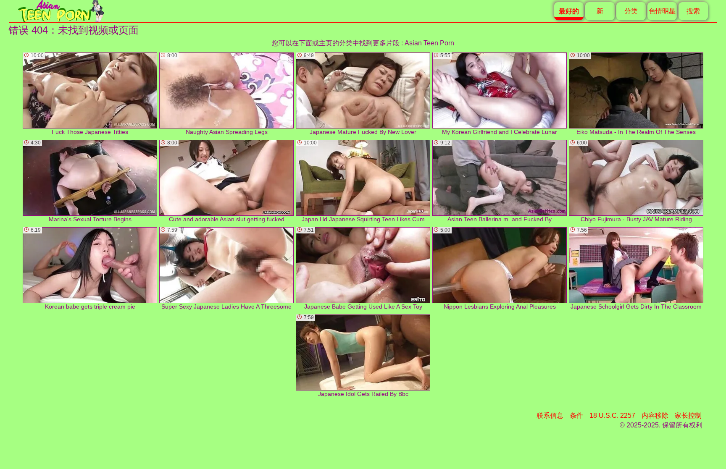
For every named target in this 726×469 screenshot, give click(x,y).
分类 (631, 11)
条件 (576, 415)
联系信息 (550, 415)
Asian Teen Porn (429, 43)
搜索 (693, 11)
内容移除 (655, 415)
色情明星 (662, 11)
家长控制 (688, 415)
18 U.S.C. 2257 (612, 415)
